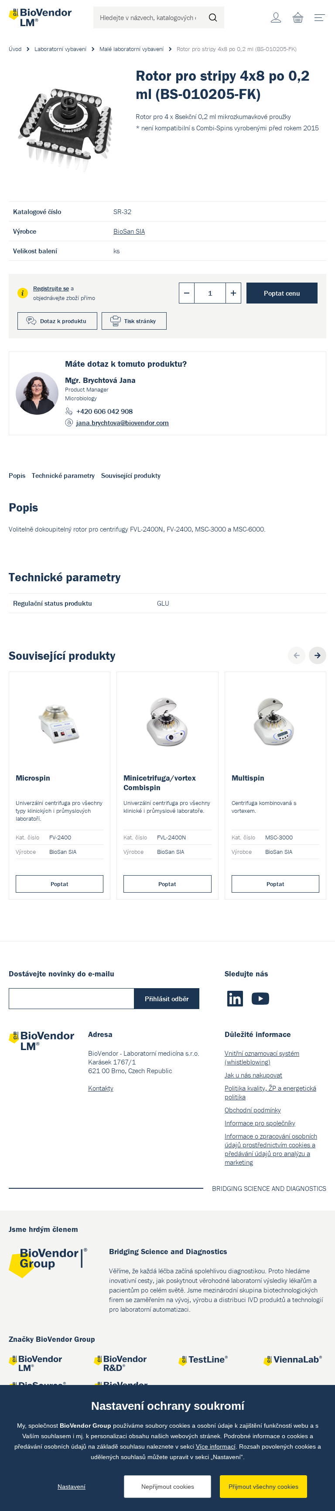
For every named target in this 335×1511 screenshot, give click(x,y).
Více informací (216, 1446)
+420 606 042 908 (104, 411)
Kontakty (100, 1088)
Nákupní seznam (298, 17)
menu (320, 17)
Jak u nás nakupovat (253, 1075)
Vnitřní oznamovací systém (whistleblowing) (262, 1057)
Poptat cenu (282, 293)
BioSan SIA (129, 231)
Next (317, 655)
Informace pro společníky (260, 1123)
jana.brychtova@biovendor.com (122, 422)
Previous (296, 655)
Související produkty (131, 475)
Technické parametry (63, 475)
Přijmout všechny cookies (263, 1486)
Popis (17, 475)
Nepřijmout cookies (167, 1486)
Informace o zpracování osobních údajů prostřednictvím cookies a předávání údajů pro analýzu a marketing (271, 1149)
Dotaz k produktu (63, 321)
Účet (276, 17)
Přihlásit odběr (166, 998)
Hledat (213, 17)
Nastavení (71, 1486)
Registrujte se (51, 288)
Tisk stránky (140, 321)
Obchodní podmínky (253, 1109)
